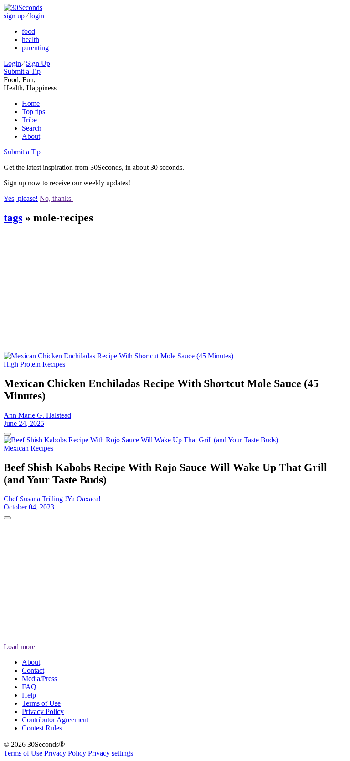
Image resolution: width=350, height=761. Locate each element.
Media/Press (39, 678)
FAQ (29, 687)
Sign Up (38, 63)
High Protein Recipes (34, 364)
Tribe (29, 120)
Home (31, 103)
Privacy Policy (43, 711)
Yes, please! (21, 198)
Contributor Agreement (55, 720)
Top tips (33, 111)
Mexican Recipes (28, 448)
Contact (33, 670)
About (31, 136)
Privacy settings (110, 753)
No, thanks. (56, 198)
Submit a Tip (22, 71)
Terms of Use (41, 703)
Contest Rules (42, 728)
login (37, 16)
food (28, 31)
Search (31, 128)
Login (12, 63)
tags (13, 218)
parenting (35, 48)
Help (29, 695)
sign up (14, 16)
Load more (19, 647)
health (30, 39)
